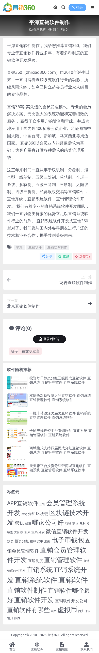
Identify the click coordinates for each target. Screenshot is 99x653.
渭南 (47, 541)
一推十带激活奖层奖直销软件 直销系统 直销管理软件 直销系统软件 (60, 415)
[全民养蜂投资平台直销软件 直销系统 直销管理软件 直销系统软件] (17, 435)
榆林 (33, 541)
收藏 (66, 256)
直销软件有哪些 (28, 610)
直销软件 (35, 247)
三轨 (42, 504)
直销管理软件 (63, 559)
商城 (68, 523)
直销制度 (35, 560)
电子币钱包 (67, 539)
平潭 (19, 247)
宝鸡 (34, 532)
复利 (82, 523)
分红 (31, 513)
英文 (53, 611)
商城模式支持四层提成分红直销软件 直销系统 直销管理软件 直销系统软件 (60, 450)
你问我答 (40, 29)
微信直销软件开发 (67, 531)
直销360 (53, 635)
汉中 (40, 541)
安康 (27, 532)
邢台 (88, 611)
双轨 (19, 523)
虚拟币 (67, 609)
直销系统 (39, 569)
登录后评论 (51, 339)
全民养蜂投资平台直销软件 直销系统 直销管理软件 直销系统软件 (60, 432)
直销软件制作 (57, 247)
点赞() (84, 256)
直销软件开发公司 (71, 600)
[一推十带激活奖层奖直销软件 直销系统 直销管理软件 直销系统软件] (17, 418)
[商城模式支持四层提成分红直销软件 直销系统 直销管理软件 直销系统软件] (17, 452)
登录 (79, 8)
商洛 (75, 523)
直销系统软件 (36, 580)
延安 (42, 532)
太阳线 (18, 532)
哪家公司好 (48, 522)
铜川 (10, 618)
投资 (10, 541)
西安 (81, 611)
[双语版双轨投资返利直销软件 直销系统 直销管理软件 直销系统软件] (17, 400)
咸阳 (28, 523)
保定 (24, 514)
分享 (49, 256)
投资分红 (22, 541)
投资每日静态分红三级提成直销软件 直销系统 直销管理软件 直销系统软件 (60, 380)
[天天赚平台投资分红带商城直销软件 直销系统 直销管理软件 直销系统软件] (17, 470)
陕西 (17, 618)
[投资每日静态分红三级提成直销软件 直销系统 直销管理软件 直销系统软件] (17, 382)
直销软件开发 (34, 599)
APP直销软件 (22, 503)
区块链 (42, 513)
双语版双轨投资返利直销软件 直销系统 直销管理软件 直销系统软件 (60, 397)
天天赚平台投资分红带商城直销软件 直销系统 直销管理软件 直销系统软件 (60, 467)
